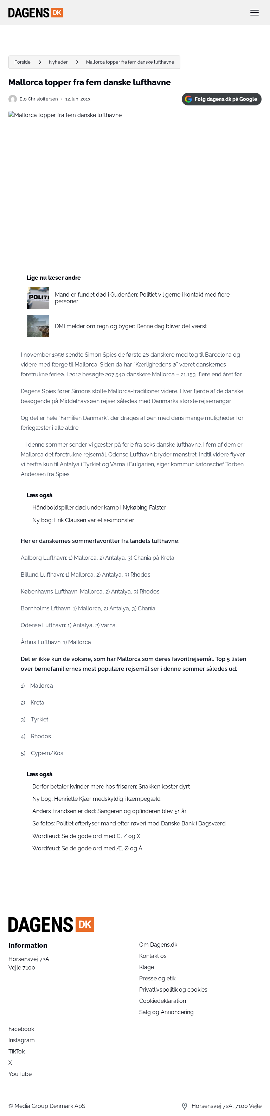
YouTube (20, 1074)
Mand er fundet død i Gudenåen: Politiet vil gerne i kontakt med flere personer (142, 298)
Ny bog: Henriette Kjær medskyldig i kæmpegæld (96, 799)
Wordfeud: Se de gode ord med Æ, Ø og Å (87, 848)
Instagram (21, 1040)
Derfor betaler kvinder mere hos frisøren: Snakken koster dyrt (111, 786)
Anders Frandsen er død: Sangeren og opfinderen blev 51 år (109, 811)
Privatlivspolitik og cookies (173, 989)
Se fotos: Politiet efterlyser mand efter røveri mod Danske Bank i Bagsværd (129, 823)
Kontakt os (153, 956)
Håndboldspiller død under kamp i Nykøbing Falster (99, 507)
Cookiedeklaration (162, 1001)
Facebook (21, 1029)
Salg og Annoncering (166, 1012)
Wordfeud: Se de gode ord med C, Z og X (86, 836)
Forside (22, 62)
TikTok (16, 1051)
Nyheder (58, 62)
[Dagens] (123, 13)
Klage (146, 967)
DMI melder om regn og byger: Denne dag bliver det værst (131, 326)
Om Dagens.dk (158, 944)
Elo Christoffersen (39, 99)
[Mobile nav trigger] (255, 13)
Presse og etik (157, 978)
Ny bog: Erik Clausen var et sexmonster (83, 520)
